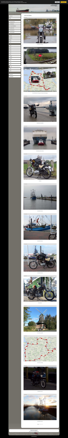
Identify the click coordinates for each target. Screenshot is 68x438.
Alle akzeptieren (63, 2)
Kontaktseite (11, 76)
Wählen (57, 2)
